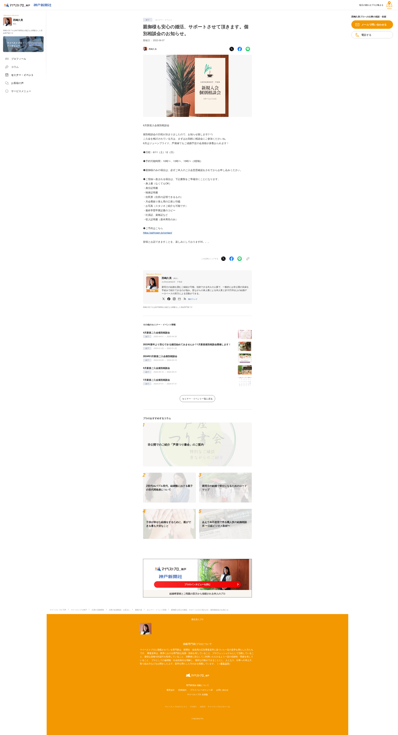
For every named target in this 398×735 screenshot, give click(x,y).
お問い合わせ (222, 689)
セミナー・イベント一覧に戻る (197, 398)
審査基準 (224, 663)
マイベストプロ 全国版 (197, 694)
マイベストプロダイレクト (176, 706)
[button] (192, 299)
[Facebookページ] (169, 299)
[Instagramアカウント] (174, 299)
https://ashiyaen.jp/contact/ (157, 232)
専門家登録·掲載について (197, 685)
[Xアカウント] (163, 299)
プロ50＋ (193, 706)
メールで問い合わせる (374, 24)
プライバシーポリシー (200, 689)
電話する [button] (366, 35)
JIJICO (202, 706)
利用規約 (182, 689)
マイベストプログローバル (219, 706)
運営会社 (171, 689)
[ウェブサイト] (179, 299)
